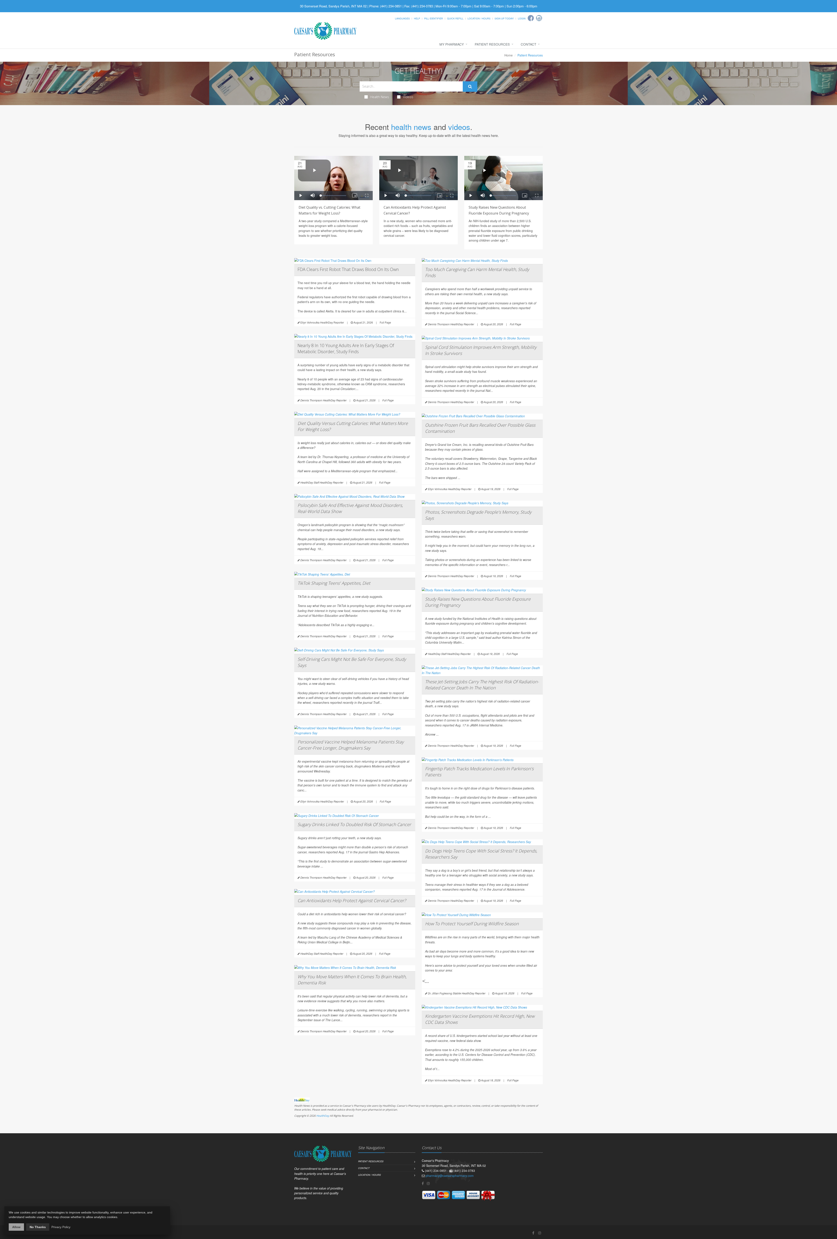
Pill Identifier (433, 18)
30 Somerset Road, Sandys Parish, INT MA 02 (333, 6)
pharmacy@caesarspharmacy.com (450, 1175)
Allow (16, 1227)
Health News (379, 97)
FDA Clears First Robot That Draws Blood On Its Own (348, 269)
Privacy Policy (60, 1227)
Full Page (385, 322)
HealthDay (322, 1116)
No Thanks (38, 1227)
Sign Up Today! (504, 18)
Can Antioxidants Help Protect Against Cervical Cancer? (352, 900)
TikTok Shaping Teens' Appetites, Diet (334, 583)
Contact (528, 44)
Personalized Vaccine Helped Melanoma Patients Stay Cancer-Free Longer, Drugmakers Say (351, 745)
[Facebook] (531, 18)
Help (417, 18)
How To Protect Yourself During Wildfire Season (472, 924)
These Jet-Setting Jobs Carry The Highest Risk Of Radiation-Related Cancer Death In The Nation (482, 685)
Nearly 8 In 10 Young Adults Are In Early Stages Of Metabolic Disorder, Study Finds (346, 348)
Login (522, 18)
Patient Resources (492, 44)
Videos (408, 97)
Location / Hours (479, 18)
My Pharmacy (451, 44)
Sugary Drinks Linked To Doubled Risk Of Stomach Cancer (354, 824)
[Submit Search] (470, 86)
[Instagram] (539, 18)
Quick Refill (455, 18)
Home (508, 55)
